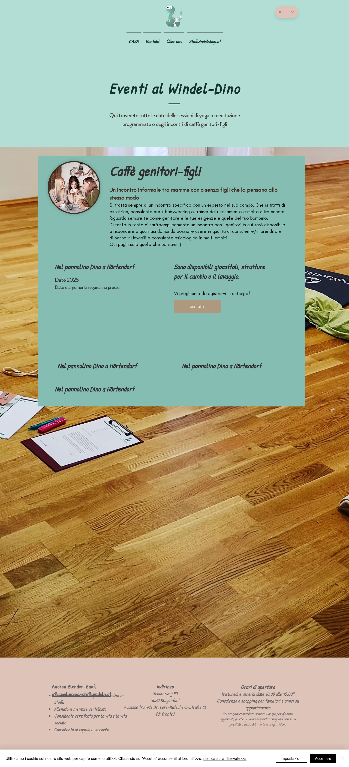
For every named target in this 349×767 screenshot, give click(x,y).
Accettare (323, 758)
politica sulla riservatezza (224, 758)
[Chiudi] (342, 758)
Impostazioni (291, 758)
